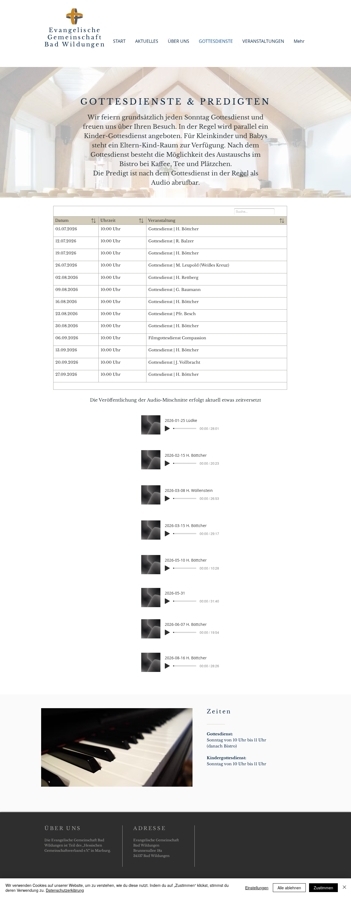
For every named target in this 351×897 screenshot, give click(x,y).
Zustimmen (323, 887)
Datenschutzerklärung (65, 890)
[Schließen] (344, 888)
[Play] (167, 428)
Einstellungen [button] (256, 887)
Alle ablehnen (289, 887)
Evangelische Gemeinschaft (74, 34)
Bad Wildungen (74, 44)
